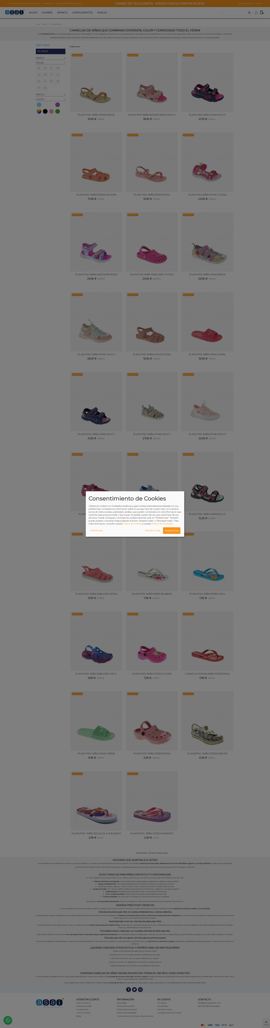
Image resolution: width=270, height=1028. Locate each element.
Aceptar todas (172, 530)
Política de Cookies (132, 524)
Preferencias (96, 530)
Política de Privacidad (162, 524)
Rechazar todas (152, 530)
